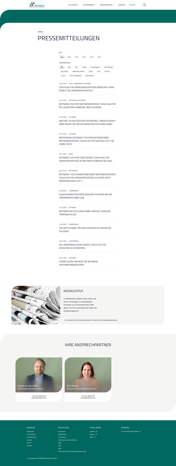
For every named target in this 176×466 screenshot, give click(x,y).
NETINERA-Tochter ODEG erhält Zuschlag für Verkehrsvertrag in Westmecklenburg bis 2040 (85, 159)
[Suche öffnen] (144, 5)
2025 (76, 57)
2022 (99, 57)
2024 (84, 57)
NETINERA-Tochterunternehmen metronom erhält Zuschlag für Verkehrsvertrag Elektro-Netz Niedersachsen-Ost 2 (87, 178)
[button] (91, 320)
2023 (91, 57)
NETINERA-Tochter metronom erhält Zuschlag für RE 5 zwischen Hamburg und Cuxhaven (87, 105)
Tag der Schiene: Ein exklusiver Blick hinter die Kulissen (85, 229)
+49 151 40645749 (88, 396)
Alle (62, 57)
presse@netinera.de (38, 398)
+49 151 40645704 (39, 396)
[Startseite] (36, 4)
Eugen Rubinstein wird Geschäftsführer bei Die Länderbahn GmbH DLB (85, 196)
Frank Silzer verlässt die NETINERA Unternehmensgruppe (78, 263)
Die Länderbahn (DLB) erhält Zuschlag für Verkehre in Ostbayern (82, 246)
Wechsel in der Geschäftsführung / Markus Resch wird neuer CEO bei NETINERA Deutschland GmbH (87, 122)
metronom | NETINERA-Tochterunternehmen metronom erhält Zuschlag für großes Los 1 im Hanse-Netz (86, 141)
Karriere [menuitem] (121, 5)
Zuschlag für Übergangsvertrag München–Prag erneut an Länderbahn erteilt (86, 89)
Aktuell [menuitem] (132, 5)
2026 (69, 57)
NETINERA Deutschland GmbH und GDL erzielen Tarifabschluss (84, 212)
